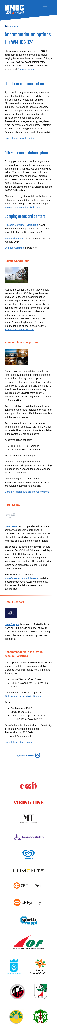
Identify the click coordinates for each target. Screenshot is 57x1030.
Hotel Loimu (11, 526)
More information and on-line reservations (27, 492)
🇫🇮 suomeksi (12, 26)
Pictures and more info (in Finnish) (23, 696)
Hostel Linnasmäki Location (20, 138)
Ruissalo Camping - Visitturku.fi (22, 225)
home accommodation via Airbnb (22, 207)
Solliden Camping (14, 248)
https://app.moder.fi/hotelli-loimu (22, 578)
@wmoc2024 (26, 755)
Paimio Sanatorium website (19, 329)
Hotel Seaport (12, 624)
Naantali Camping (15, 238)
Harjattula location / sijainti (19, 742)
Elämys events (26, 69)
